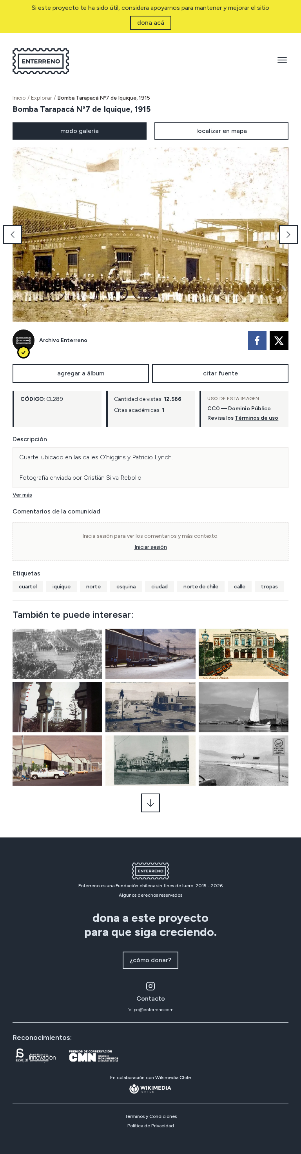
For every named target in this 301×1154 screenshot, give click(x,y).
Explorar (41, 98)
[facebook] (257, 340)
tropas (269, 586)
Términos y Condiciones (151, 1116)
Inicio (19, 98)
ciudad (159, 586)
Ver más (22, 494)
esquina (126, 586)
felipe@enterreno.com (150, 1009)
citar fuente (220, 373)
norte (93, 586)
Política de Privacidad (150, 1126)
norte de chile (200, 586)
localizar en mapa (221, 131)
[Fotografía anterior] (12, 234)
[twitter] (279, 340)
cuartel (28, 586)
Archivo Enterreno (63, 340)
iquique (62, 586)
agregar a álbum (80, 373)
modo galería (79, 131)
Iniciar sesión (150, 547)
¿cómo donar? (150, 960)
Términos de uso (256, 418)
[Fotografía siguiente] (288, 234)
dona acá (150, 22)
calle (239, 586)
